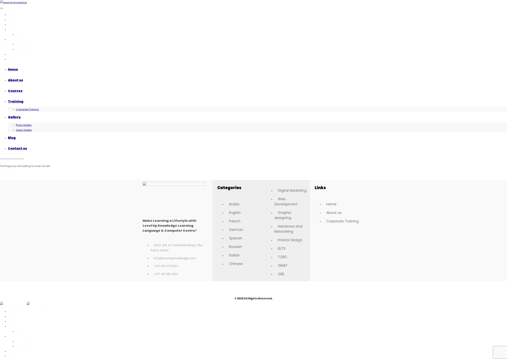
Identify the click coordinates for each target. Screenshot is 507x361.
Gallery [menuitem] (12, 336)
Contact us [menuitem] (15, 356)
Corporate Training (27, 34)
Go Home (5, 173)
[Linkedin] (265, 288)
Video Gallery (24, 49)
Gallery (12, 39)
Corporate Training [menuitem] (27, 331)
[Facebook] (230, 288)
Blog (10, 54)
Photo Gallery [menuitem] (24, 341)
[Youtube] (276, 288)
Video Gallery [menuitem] (24, 346)
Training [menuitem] (13, 326)
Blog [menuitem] (10, 351)
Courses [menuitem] (13, 321)
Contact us (15, 59)
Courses (13, 24)
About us (13, 19)
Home (11, 14)
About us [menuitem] (13, 316)
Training (13, 29)
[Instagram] (253, 288)
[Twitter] (242, 288)
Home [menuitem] (11, 311)
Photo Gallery (24, 44)
